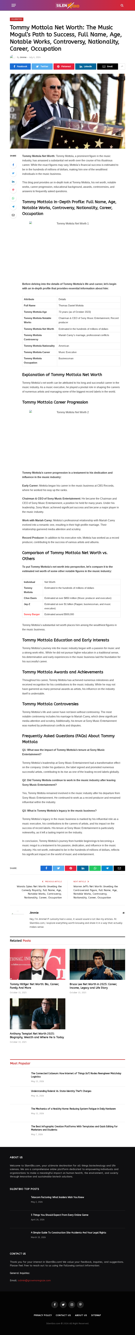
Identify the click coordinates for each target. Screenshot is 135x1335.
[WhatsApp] (13, 198)
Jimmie (23, 57)
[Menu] (14, 5)
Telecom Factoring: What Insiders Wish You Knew (57, 1197)
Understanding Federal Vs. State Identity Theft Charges (61, 1091)
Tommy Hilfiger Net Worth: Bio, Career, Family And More (34, 986)
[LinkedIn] (13, 181)
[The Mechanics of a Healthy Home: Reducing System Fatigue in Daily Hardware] (19, 1113)
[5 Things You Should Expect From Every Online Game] (19, 1219)
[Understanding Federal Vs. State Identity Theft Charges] (19, 1095)
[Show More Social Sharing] (122, 66)
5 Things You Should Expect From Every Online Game (59, 1215)
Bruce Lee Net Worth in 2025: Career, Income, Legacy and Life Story (93, 986)
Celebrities (16, 19)
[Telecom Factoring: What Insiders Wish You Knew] (19, 1201)
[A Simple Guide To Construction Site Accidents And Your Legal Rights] (19, 1237)
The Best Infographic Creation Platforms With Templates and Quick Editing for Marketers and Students (74, 1128)
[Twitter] (13, 173)
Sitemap (96, 1315)
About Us (81, 1315)
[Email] (13, 215)
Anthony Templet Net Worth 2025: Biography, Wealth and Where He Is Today (37, 1035)
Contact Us (63, 1315)
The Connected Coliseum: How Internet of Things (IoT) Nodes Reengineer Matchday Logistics (76, 1075)
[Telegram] (13, 206)
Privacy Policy (43, 1315)
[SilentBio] (67, 5)
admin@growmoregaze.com (34, 1280)
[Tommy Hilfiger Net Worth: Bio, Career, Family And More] (37, 964)
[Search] (121, 5)
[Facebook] (13, 165)
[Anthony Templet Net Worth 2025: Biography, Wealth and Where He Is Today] (37, 1013)
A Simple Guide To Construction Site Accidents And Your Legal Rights (68, 1232)
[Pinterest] (13, 190)
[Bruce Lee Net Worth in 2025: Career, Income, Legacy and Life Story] (97, 964)
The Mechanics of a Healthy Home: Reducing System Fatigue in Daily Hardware (73, 1108)
